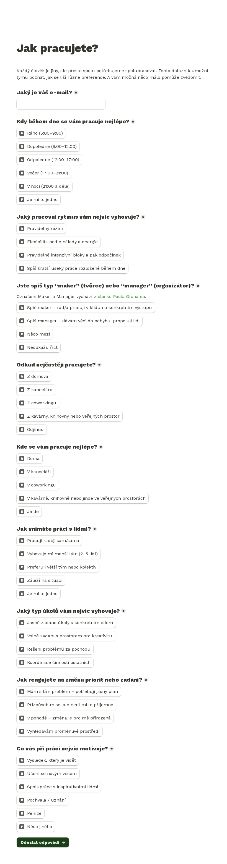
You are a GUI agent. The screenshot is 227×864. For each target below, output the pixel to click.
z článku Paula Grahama (119, 296)
